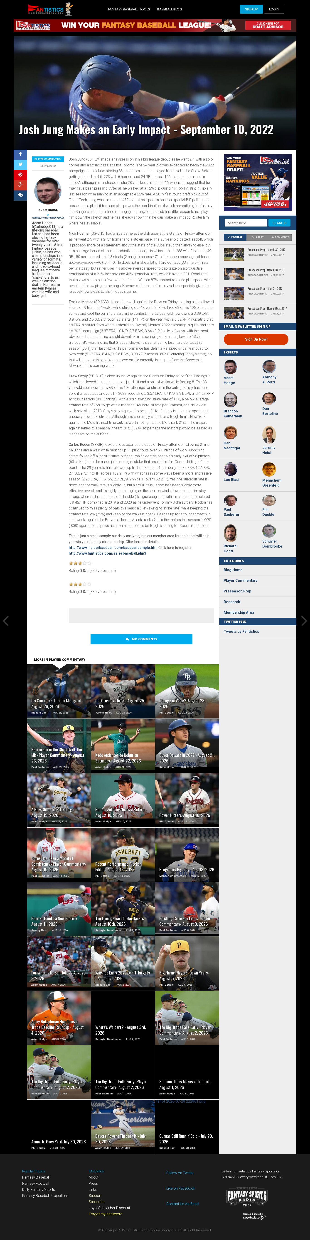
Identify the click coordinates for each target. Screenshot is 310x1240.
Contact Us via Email (182, 1204)
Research (232, 602)
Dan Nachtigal (232, 445)
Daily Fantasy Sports (38, 1189)
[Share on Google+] (20, 185)
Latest (259, 237)
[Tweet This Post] (20, 165)
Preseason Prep (237, 591)
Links (93, 1189)
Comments (282, 237)
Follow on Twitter (180, 1173)
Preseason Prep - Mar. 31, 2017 (265, 289)
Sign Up (251, 9)
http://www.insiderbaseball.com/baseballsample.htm (113, 548)
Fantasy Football (35, 1183)
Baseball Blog (169, 9)
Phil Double (268, 512)
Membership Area (239, 612)
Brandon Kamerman (233, 413)
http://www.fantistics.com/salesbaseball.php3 (107, 553)
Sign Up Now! (256, 339)
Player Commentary (48, 159)
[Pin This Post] (20, 175)
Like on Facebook (180, 1188)
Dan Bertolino (270, 411)
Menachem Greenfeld (271, 482)
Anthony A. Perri (269, 379)
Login (274, 9)
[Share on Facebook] (20, 155)
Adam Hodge (48, 210)
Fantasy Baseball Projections (45, 1196)
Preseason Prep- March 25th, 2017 (267, 309)
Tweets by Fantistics (241, 631)
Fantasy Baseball (35, 1177)
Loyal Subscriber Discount (109, 1208)
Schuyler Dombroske (271, 543)
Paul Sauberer (231, 512)
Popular (237, 237)
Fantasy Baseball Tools (129, 9)
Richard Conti (230, 548)
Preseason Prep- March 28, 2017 (266, 270)
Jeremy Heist (268, 450)
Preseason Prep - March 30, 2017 (266, 250)
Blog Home (233, 570)
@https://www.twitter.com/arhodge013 (53, 217)
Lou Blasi (231, 479)
